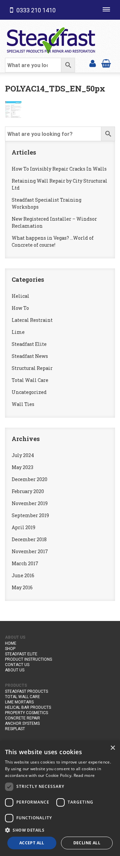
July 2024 (23, 455)
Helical (20, 296)
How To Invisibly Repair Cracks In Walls (59, 169)
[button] (60, 830)
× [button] (112, 748)
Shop (10, 648)
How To (20, 308)
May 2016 (22, 587)
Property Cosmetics (26, 712)
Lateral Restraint (32, 320)
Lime (18, 332)
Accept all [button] (31, 843)
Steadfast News (30, 356)
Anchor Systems (22, 723)
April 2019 (23, 527)
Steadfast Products (26, 691)
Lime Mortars (19, 702)
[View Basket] (106, 63)
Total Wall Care (30, 380)
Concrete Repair (22, 718)
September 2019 (30, 515)
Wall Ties (23, 404)
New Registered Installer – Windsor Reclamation (54, 222)
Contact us (17, 664)
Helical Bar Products (28, 707)
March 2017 (25, 563)
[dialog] (60, 798)
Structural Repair (32, 368)
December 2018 (29, 539)
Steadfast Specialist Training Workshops (46, 203)
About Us (14, 670)
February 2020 (28, 491)
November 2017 (30, 551)
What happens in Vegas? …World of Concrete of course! (53, 241)
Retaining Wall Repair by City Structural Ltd (59, 184)
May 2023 (22, 467)
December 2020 (29, 479)
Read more (84, 775)
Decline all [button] (86, 843)
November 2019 (30, 503)
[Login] (92, 63)
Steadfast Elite (29, 344)
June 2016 (23, 575)
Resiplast (15, 728)
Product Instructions (28, 659)
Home (10, 643)
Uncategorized (29, 392)
